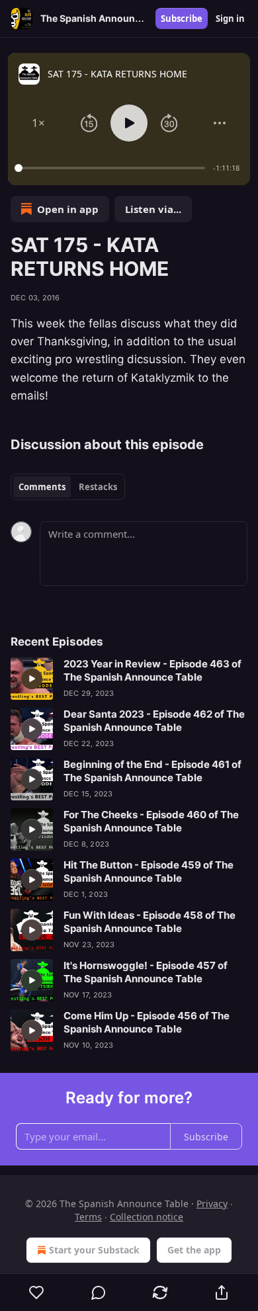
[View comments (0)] (98, 1292)
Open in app (68, 209)
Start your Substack (94, 1250)
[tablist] (68, 487)
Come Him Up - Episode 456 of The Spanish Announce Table (147, 1022)
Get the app (194, 1250)
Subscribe (181, 18)
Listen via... (153, 209)
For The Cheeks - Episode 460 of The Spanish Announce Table (151, 821)
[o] (31, 678)
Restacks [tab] (98, 487)
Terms (88, 1216)
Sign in (230, 18)
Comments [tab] (42, 487)
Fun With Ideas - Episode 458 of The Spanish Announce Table (150, 922)
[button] (38, 123)
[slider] (112, 168)
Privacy (212, 1203)
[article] (129, 678)
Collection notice (146, 1216)
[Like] (36, 1292)
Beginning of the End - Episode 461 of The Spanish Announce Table (152, 771)
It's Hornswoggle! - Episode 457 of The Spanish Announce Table (146, 972)
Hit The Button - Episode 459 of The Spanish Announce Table (149, 871)
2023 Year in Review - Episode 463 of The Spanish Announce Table (152, 670)
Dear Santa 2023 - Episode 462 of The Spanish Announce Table (154, 721)
